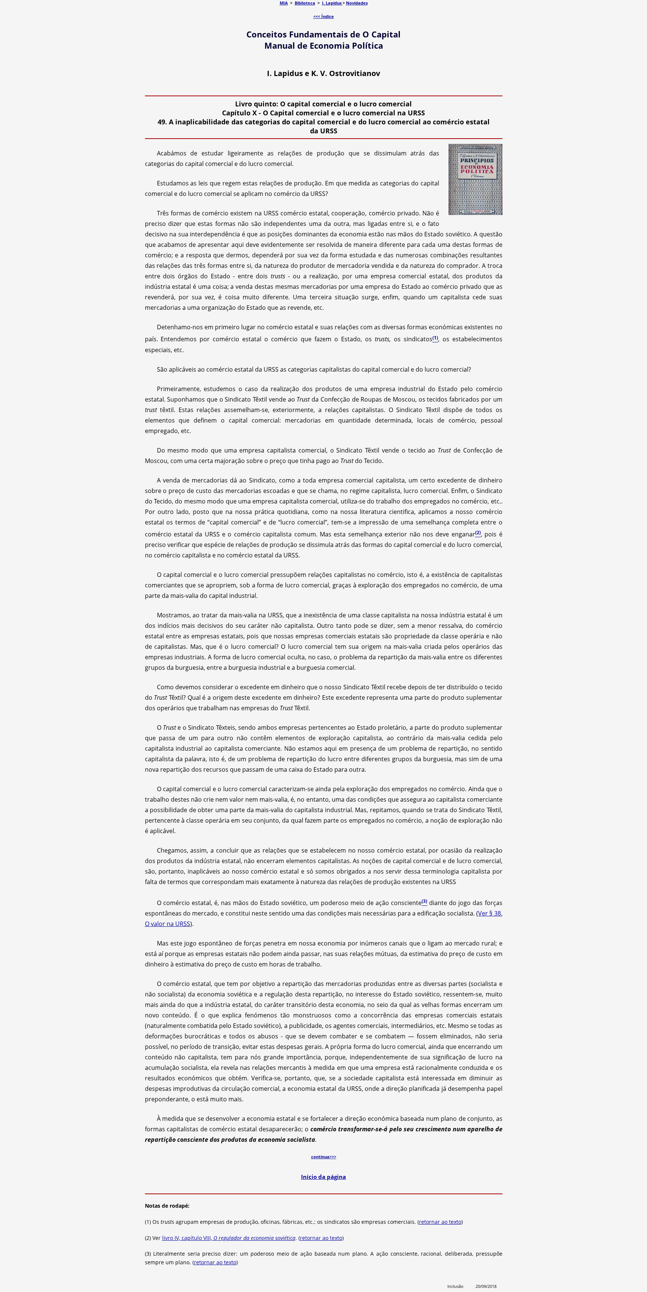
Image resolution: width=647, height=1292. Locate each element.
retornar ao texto (440, 1221)
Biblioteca (305, 3)
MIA (284, 3)
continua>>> (323, 1156)
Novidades (357, 3)
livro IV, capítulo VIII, (228, 1237)
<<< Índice (323, 16)
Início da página (323, 1176)
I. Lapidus (332, 3)
